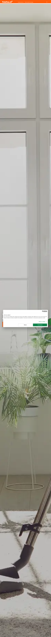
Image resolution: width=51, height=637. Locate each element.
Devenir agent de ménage (29, 2)
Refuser (25, 324)
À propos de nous (21, 2)
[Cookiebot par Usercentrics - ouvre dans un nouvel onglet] (42, 311)
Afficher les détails (42, 321)
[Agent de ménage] (7, 2)
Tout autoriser (40, 324)
